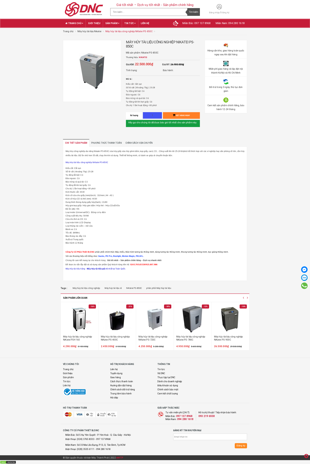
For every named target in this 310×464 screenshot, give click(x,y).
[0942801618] (304, 285)
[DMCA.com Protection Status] (8, 462)
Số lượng (134, 115)
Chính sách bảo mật (167, 389)
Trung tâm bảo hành (121, 393)
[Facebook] (304, 269)
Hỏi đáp (114, 397)
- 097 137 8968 (103, 439)
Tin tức (129, 23)
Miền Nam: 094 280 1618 (230, 23)
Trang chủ (74, 23)
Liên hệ (145, 23)
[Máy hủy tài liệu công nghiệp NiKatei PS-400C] (117, 319)
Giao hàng (115, 377)
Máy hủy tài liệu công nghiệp (86, 288)
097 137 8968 (184, 416)
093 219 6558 (206, 416)
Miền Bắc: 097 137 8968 (196, 23)
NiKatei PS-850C (134, 288)
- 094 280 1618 (103, 449)
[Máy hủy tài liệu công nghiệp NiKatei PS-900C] (230, 319)
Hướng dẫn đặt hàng (121, 385)
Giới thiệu (94, 23)
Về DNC (161, 373)
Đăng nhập (214, 12)
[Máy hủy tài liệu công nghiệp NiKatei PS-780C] (192, 319)
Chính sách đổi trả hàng (122, 389)
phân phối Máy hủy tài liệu (158, 288)
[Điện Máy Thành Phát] (84, 9)
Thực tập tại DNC (166, 377)
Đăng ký (225, 12)
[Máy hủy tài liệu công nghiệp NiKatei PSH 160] (79, 319)
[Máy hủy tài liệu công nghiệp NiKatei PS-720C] (155, 319)
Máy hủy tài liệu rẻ (113, 288)
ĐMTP (119, 457)
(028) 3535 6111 (85, 449)
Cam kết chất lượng (167, 393)
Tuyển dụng (116, 373)
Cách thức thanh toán (121, 381)
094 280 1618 (185, 419)
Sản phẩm (111, 23)
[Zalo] (304, 277)
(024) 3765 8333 (85, 439)
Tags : (64, 288)
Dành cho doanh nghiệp (169, 381)
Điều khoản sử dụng (167, 385)
